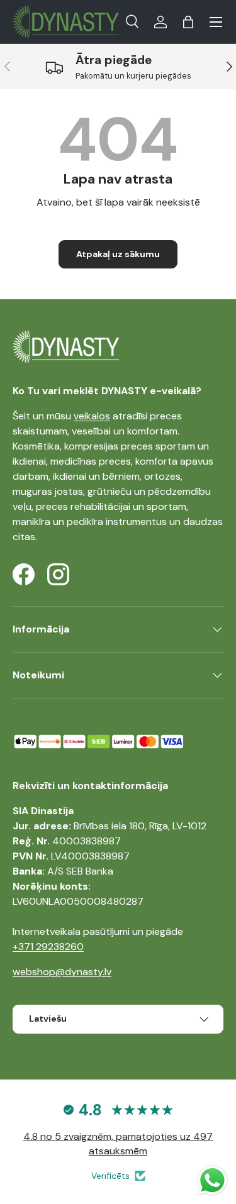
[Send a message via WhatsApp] (212, 1180)
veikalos (92, 416)
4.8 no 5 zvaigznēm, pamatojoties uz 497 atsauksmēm (118, 1143)
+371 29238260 (48, 946)
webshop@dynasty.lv (62, 971)
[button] (188, 22)
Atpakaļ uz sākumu (118, 254)
